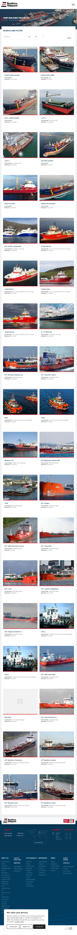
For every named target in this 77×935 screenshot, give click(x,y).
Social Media (55, 866)
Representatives (68, 866)
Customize (13, 927)
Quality (28, 870)
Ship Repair (17, 866)
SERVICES (17, 863)
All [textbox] (36, 37)
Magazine (54, 864)
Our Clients (42, 870)
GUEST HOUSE (65, 859)
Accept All (39, 927)
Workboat (17, 871)
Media (53, 858)
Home (5, 20)
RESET (69, 38)
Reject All (26, 927)
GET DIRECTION (38, 842)
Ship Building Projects (16, 20)
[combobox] (39, 36)
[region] (26, 920)
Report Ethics (67, 873)
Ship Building (18, 869)
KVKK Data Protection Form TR (5, 899)
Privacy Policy (6, 879)
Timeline (4, 866)
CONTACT (66, 863)
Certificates (30, 886)
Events (53, 870)
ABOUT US (5, 858)
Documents (55, 868)
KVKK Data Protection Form (5, 884)
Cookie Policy (19, 922)
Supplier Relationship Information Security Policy (6, 908)
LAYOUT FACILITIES (17, 859)
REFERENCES (42, 858)
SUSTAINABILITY (31, 858)
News (52, 861)
